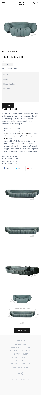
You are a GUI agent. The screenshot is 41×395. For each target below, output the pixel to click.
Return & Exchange (20, 351)
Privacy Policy (20, 354)
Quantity (5, 61)
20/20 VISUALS (25, 380)
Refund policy (20, 367)
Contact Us (20, 360)
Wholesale (20, 344)
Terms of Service (20, 357)
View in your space (23, 133)
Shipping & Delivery (20, 347)
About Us (20, 341)
